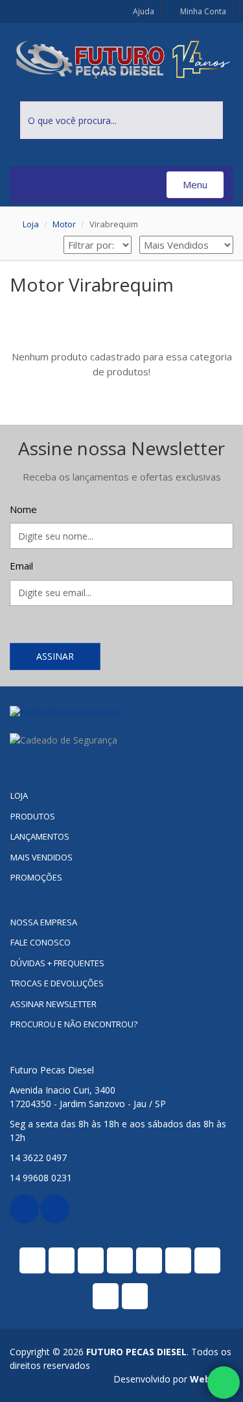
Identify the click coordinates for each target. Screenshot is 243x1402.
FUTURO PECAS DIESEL (136, 1352)
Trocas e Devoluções (57, 983)
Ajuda (142, 11)
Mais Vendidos (41, 857)
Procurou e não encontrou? (73, 1024)
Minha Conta (202, 11)
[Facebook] (24, 1208)
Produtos (32, 816)
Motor (64, 224)
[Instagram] (54, 1208)
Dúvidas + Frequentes (57, 963)
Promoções (36, 877)
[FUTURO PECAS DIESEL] (121, 713)
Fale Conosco (40, 942)
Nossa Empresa (43, 922)
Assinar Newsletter (53, 1004)
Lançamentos (39, 836)
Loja (31, 224)
